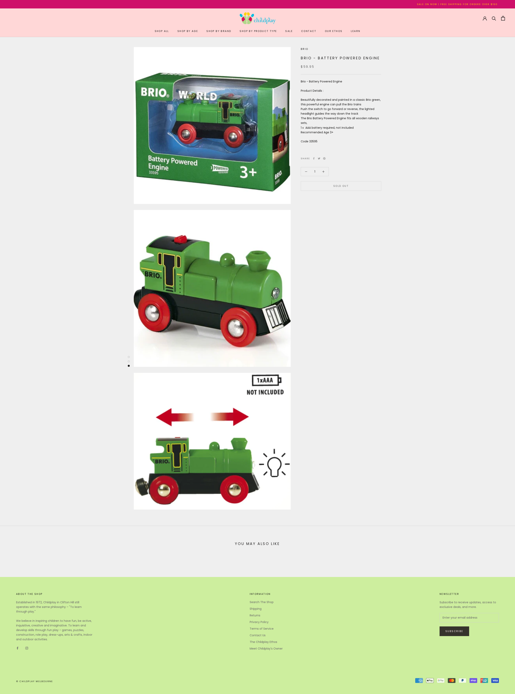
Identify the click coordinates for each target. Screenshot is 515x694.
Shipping (256, 609)
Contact (308, 31)
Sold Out (341, 186)
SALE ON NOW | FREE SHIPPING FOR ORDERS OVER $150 (412, 4)
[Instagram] (26, 648)
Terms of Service (262, 629)
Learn (355, 31)
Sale (289, 31)
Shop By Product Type (258, 31)
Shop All (162, 31)
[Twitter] (319, 158)
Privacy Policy (259, 622)
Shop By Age (187, 31)
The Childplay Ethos (263, 642)
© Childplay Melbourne (34, 681)
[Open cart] (503, 18)
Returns (255, 615)
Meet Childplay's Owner (266, 649)
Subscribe (454, 631)
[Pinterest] (324, 158)
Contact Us (258, 635)
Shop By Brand (218, 31)
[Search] (494, 18)
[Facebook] (314, 158)
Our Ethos (334, 31)
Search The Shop (262, 602)
